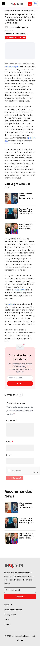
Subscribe (20, 597)
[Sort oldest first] (21, 395)
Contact (7, 624)
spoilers (10, 304)
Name (9, 442)
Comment (11, 420)
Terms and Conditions (13, 610)
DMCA (6, 619)
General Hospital (12, 66)
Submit (20, 383)
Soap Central (20, 290)
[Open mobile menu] (3, 3)
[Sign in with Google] (35, 3)
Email (9, 455)
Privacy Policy (10, 614)
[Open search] (30, 4)
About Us (8, 605)
